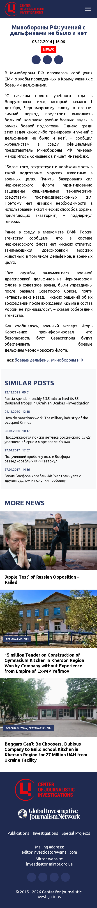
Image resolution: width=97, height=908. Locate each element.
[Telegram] (58, 59)
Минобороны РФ (67, 360)
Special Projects (76, 833)
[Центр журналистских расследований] (26, 9)
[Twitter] (47, 59)
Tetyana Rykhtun (17, 639)
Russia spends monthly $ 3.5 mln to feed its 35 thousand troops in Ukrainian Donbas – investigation (47, 401)
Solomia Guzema (16, 728)
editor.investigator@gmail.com (49, 852)
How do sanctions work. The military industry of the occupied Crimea (46, 420)
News (48, 49)
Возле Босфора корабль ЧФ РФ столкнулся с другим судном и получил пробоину (43, 478)
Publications (18, 833)
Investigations (45, 833)
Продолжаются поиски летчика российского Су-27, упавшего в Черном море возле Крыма (48, 439)
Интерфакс (77, 156)
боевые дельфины (32, 360)
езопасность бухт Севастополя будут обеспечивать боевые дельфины (48, 344)
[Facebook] (36, 59)
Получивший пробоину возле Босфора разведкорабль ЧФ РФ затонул (37, 459)
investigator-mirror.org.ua (49, 864)
